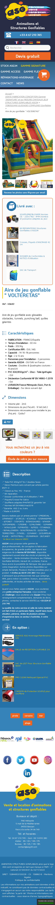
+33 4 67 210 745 (31, 35)
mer (41, 715)
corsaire (28, 715)
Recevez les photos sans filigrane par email (24, 192)
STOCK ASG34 (9, 65)
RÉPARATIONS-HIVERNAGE (17, 77)
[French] (17, 42)
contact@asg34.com (27, 847)
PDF (8, 422)
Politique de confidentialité (27, 880)
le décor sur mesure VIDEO (15, 539)
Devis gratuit (27, 56)
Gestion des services (46, 901)
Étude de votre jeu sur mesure (27, 459)
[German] (31, 42)
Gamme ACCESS (10, 71)
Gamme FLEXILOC (35, 71)
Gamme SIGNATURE (33, 65)
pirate (15, 715)
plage (27, 723)
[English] (24, 42)
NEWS (20, 83)
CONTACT (7, 83)
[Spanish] (38, 42)
